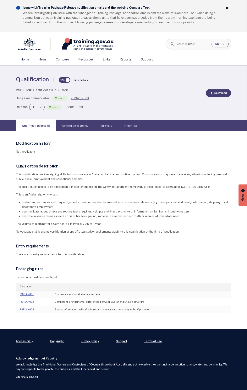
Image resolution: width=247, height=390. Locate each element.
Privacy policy (90, 341)
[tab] (36, 125)
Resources (86, 59)
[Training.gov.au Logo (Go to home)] (82, 44)
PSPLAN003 (27, 309)
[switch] (64, 80)
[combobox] (192, 44)
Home (24, 59)
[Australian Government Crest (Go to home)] (33, 44)
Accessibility (24, 341)
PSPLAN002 (27, 301)
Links (106, 59)
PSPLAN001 (27, 294)
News (42, 59)
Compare (62, 59)
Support (147, 59)
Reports (125, 59)
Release (22, 107)
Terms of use (153, 341)
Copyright (57, 341)
